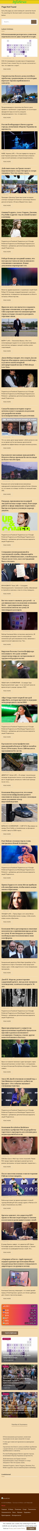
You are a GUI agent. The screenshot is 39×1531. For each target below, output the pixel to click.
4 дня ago (7, 1415)
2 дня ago (5, 1156)
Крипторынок (6, 1515)
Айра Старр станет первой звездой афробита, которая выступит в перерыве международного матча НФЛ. (19, 700)
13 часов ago (6, 532)
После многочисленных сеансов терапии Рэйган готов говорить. (19, 1175)
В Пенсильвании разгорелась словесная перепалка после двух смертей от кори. (19, 35)
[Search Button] (33, 22)
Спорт (25, 1509)
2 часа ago (5, 238)
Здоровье (6, 1339)
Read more (7, 69)
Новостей (29, 1502)
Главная (4, 1509)
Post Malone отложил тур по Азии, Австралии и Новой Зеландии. (16, 842)
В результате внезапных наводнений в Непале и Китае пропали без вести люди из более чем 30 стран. (19, 457)
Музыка (6, 1394)
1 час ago (5, 195)
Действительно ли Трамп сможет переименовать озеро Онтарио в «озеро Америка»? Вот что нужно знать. (19, 170)
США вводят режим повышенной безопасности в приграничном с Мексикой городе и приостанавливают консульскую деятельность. (17, 1380)
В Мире (5, 1366)
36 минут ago (6, 104)
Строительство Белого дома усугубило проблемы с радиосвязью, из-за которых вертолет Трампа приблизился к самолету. (19, 79)
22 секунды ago (8, 1360)
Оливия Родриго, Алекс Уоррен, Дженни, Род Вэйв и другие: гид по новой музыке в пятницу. (19, 214)
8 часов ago (6, 389)
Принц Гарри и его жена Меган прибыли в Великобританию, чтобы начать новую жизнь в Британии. (19, 887)
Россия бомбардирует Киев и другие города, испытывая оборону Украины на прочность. (19, 126)
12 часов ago (6, 437)
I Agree (31, 1528)
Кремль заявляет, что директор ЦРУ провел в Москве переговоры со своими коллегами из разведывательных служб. (19, 1217)
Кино (14, 1512)
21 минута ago (6, 58)
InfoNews (19, 2)
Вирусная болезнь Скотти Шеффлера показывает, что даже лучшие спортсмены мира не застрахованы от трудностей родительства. (18, 655)
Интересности (16, 1515)
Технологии (32, 1509)
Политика (18, 1509)
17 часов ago (6, 583)
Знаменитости (6, 1512)
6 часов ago (6, 287)
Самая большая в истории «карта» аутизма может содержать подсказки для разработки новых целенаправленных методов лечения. (18, 412)
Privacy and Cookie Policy (17, 1528)
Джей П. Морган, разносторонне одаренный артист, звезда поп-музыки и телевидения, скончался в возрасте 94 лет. (19, 983)
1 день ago (5, 823)
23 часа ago (6, 772)
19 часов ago (6, 631)
